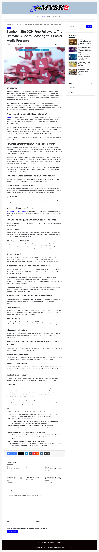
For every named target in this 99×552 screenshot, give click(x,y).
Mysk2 (59, 542)
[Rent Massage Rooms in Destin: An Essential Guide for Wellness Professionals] (73, 42)
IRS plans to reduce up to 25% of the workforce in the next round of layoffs (53, 479)
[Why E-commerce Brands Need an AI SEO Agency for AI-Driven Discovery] (73, 57)
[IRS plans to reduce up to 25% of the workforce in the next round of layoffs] (53, 471)
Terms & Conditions (59, 547)
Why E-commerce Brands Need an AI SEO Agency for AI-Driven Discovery (84, 56)
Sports (48, 16)
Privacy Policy (50, 547)
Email (8, 521)
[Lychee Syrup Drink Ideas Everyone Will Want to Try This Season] (73, 64)
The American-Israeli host (32, 477)
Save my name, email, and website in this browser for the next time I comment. (27, 528)
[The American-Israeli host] (34, 471)
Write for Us (68, 547)
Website (38, 521)
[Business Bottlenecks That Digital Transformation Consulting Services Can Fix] (73, 49)
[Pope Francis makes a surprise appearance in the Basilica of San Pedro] (15, 471)
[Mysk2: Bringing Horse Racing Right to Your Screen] (49, 8)
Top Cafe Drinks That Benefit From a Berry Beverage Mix (83, 71)
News (43, 16)
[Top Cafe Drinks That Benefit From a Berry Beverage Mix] (73, 72)
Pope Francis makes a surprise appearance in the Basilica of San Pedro (15, 479)
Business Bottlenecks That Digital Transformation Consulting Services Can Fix (85, 49)
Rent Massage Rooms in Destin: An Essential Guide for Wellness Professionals (84, 41)
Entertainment (56, 16)
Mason (10, 44)
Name (8, 515)
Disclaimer (43, 547)
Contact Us (37, 547)
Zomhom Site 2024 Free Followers (16, 211)
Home (38, 16)
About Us (31, 547)
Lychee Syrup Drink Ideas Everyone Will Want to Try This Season (84, 64)
